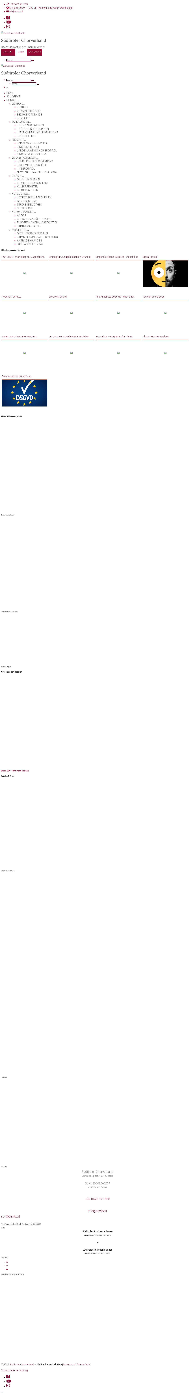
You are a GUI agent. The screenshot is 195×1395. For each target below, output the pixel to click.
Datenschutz (83, 1364)
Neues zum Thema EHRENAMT (19, 336)
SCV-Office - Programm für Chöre (114, 336)
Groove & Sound (58, 296)
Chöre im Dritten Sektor (156, 336)
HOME (21, 52)
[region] (97, 824)
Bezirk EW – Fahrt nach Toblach (15, 771)
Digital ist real (150, 256)
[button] (97, 861)
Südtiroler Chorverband (21, 1364)
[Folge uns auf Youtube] (8, 22)
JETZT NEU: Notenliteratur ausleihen (69, 336)
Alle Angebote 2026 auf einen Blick (115, 296)
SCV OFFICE (34, 52)
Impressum (69, 1364)
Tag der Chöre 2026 (154, 296)
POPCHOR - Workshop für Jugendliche (23, 256)
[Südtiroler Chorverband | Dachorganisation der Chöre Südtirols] (13, 33)
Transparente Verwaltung (14, 1370)
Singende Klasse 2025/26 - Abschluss (117, 256)
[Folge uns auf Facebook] (8, 17)
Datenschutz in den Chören (16, 376)
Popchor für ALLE (11, 296)
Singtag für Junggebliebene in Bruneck (70, 256)
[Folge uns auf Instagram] (8, 26)
